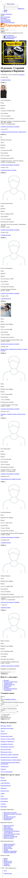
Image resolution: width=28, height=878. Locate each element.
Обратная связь (8, 873)
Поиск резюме (7, 847)
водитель (9, 33)
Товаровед (6, 687)
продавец (14, 33)
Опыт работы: (4, 716)
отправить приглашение (7, 126)
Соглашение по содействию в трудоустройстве (12, 831)
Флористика (4, 733)
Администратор (8, 683)
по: (1, 698)
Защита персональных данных (12, 834)
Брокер (5, 859)
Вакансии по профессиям (10, 836)
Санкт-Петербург (5, 783)
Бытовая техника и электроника (9, 757)
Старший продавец (6, 80)
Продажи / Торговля (6, 725)
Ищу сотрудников (5, 17)
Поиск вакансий (8, 828)
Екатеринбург (4, 801)
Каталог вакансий (8, 829)
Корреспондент (8, 862)
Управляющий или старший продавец (11, 479)
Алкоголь (3, 769)
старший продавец (5, 607)
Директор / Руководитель (7, 741)
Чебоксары (3, 788)
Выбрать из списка (11, 699)
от (1, 705)
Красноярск (4, 806)
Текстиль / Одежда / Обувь (8, 738)
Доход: (2, 703)
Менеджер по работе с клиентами (10, 754)
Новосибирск (4, 798)
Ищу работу (4, 18)
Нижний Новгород (6, 785)
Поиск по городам (8, 838)
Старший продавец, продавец (8, 170)
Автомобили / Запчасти (7, 744)
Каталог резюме (8, 848)
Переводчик (7, 865)
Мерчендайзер (7, 686)
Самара (3, 793)
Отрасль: (3, 699)
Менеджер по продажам (7, 728)
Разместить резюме (9, 825)
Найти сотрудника (9, 845)
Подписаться (4, 673)
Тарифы (6, 849)
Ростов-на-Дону (5, 790)
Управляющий (7, 690)
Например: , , (12, 33)
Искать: (3, 696)
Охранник (6, 864)
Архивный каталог (9, 835)
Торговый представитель (10, 688)
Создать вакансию (5, 19)
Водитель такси (8, 861)
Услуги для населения (6, 771)
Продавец (6, 680)
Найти (2, 719)
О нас (5, 870)
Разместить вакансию (9, 844)
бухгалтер (20, 33)
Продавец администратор (10, 681)
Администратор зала (9, 684)
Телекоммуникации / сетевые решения (11, 759)
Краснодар (3, 780)
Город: (2, 700)
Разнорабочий (7, 819)
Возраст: (3, 710)
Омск (2, 796)
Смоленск (3, 804)
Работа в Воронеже (6, 21)
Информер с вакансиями (10, 851)
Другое (2, 731)
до (17, 705)
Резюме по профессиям (10, 852)
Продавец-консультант (7, 736)
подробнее (16, 126)
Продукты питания (6, 749)
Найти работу (7, 827)
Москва (3, 777)
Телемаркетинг (5, 766)
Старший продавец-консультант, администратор (13, 131)
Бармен (6, 858)
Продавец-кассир (8, 818)
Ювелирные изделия (6, 752)
